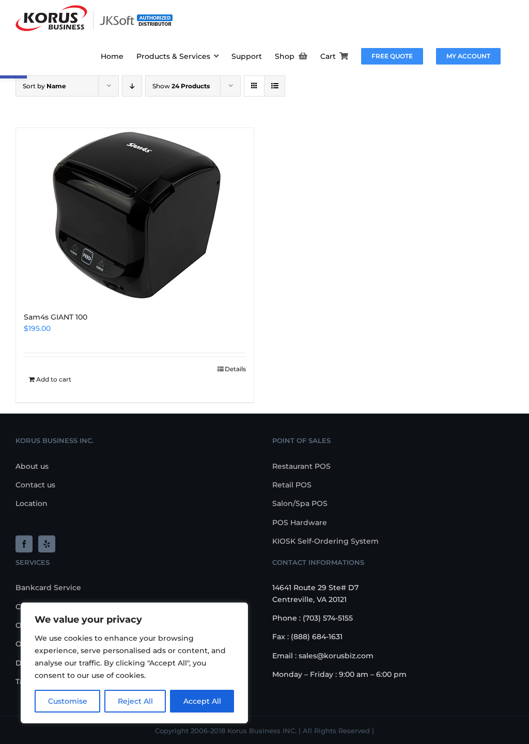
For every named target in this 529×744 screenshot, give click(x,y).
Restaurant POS (301, 466)
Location (31, 503)
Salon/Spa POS (300, 503)
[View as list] (274, 86)
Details (235, 369)
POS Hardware (299, 522)
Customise (67, 701)
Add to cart (53, 379)
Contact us (35, 484)
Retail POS (292, 484)
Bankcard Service (48, 587)
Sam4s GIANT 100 (55, 317)
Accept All (202, 701)
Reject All (135, 701)
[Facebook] (24, 543)
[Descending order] (132, 86)
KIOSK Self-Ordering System (325, 541)
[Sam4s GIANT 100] (135, 215)
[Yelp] (46, 543)
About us (32, 466)
